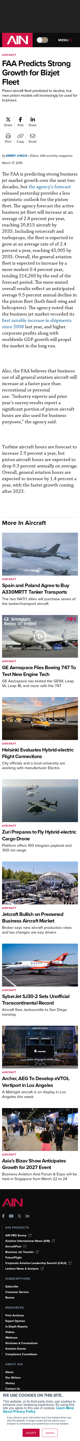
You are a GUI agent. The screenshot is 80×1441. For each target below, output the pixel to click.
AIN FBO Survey (15, 1235)
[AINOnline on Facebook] (3, 1216)
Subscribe (11, 1286)
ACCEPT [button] (31, 1432)
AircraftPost (13, 1246)
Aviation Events (15, 1348)
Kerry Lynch (16, 155)
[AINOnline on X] (19, 1216)
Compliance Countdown (21, 1354)
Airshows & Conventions (21, 1343)
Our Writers (13, 1377)
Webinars (11, 1337)
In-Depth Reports (16, 1326)
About (9, 1372)
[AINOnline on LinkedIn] (27, 1216)
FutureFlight (13, 1257)
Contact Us (12, 1389)
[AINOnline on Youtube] (11, 1216)
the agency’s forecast (50, 187)
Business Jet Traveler (19, 1252)
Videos (10, 1332)
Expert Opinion (15, 1321)
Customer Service (17, 1292)
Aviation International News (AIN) (27, 1241)
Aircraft (9, 55)
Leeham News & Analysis (22, 1268)
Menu (63, 40)
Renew (9, 1297)
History (10, 1383)
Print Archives (14, 1315)
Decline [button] (50, 1432)
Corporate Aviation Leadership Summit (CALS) (35, 1263)
